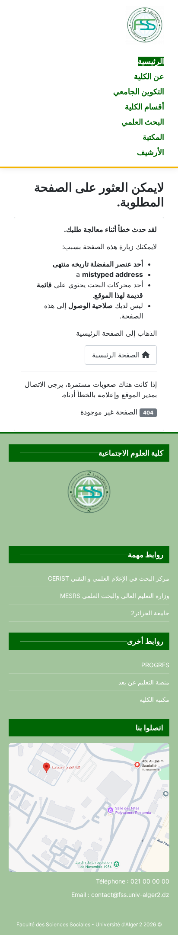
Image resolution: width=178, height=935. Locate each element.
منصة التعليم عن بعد (143, 682)
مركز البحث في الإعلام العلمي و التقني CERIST (108, 578)
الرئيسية (151, 61)
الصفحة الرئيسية (117, 354)
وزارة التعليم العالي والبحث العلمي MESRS (114, 595)
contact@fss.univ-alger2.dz (130, 894)
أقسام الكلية (144, 106)
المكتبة (153, 136)
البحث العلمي (142, 121)
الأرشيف (150, 152)
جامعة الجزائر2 (150, 613)
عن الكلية (149, 76)
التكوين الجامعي (138, 91)
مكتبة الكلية (154, 699)
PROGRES (155, 664)
